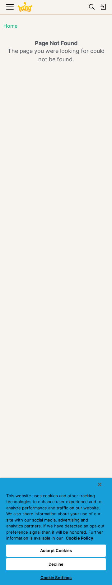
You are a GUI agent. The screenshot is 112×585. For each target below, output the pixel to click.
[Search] (91, 7)
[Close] (99, 484)
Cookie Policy (79, 538)
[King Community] (24, 7)
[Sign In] (103, 7)
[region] (56, 531)
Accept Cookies (56, 550)
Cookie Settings (56, 577)
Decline (56, 564)
